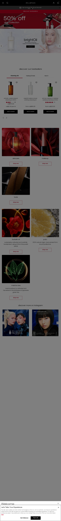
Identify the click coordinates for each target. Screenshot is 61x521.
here (2, 514)
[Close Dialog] (58, 503)
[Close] (58, 507)
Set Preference (24, 518)
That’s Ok (35, 518)
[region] (30, 513)
